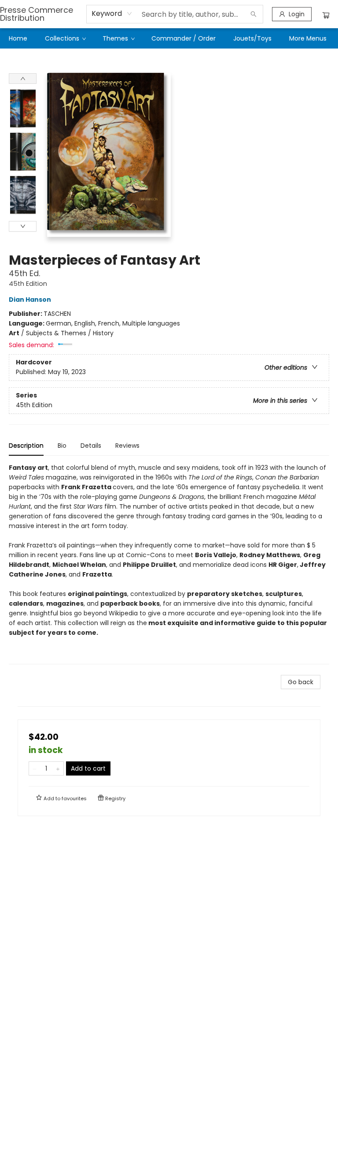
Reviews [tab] (127, 445)
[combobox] (112, 13)
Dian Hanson (30, 299)
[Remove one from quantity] (34, 768)
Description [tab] (26, 445)
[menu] (169, 38)
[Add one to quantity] (57, 768)
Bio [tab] (62, 445)
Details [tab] (91, 445)
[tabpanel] (169, 563)
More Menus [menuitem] (308, 38)
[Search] (253, 14)
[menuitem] (18, 38)
